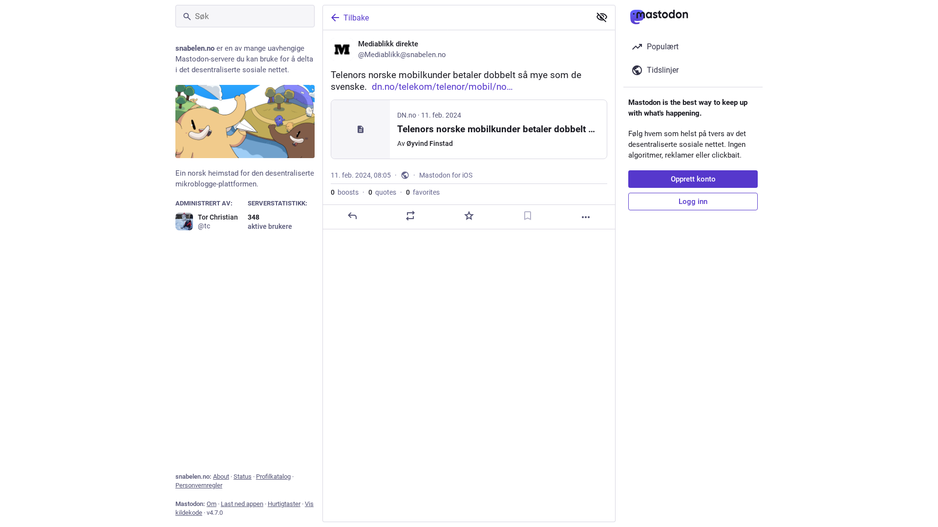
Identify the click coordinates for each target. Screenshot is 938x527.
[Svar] (352, 216)
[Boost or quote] (410, 216)
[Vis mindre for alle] (602, 17)
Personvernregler (198, 485)
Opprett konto (693, 179)
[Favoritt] (469, 216)
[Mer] (586, 217)
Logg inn (693, 201)
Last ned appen (242, 503)
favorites (423, 192)
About (221, 476)
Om (211, 503)
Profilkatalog (273, 476)
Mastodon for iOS (445, 175)
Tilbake (356, 17)
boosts (345, 192)
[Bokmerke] (527, 216)
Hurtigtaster (284, 503)
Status (243, 476)
